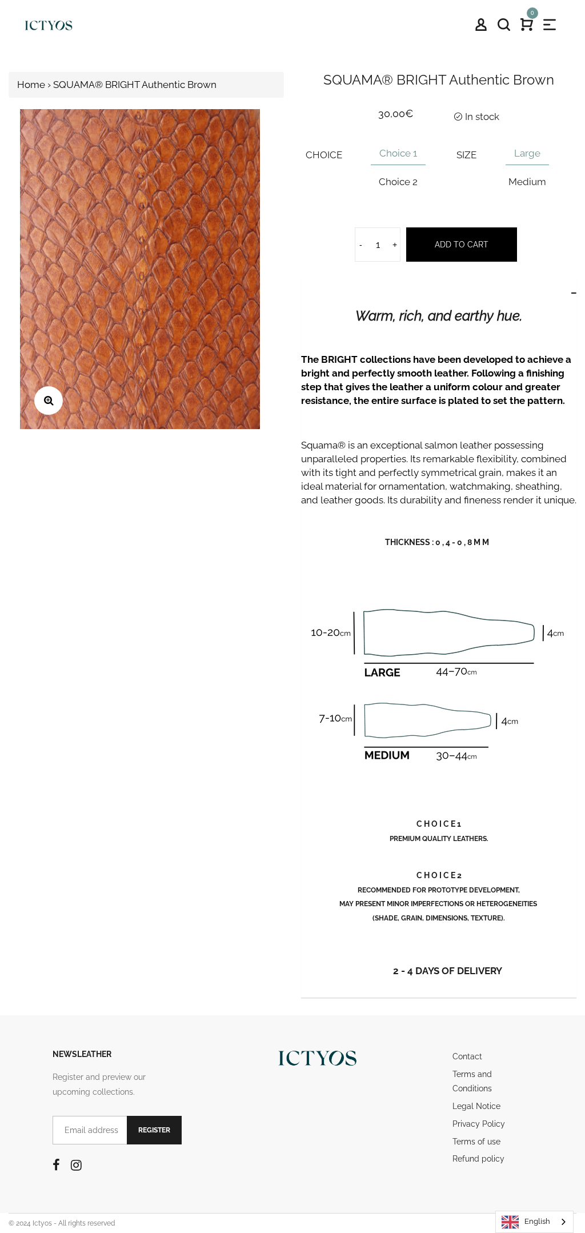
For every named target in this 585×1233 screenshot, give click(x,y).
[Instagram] (76, 1165)
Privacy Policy (478, 1123)
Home (31, 84)
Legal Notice (476, 1106)
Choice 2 (398, 181)
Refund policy (478, 1158)
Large (527, 153)
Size (466, 155)
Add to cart (461, 244)
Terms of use (476, 1141)
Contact (467, 1056)
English (537, 1221)
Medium (527, 181)
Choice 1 (398, 153)
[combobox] (534, 1222)
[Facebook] (56, 1165)
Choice (324, 155)
